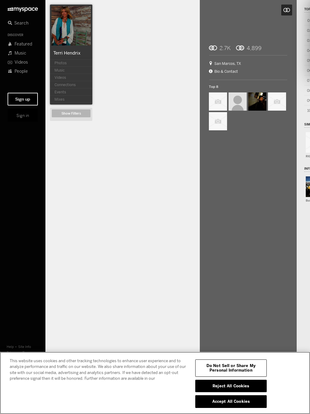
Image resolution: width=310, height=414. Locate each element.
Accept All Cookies (231, 401)
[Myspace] (23, 8)
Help (10, 346)
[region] (155, 383)
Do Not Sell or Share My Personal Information (231, 368)
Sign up (22, 99)
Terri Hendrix (67, 53)
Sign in (22, 115)
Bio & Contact (226, 71)
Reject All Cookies (231, 386)
